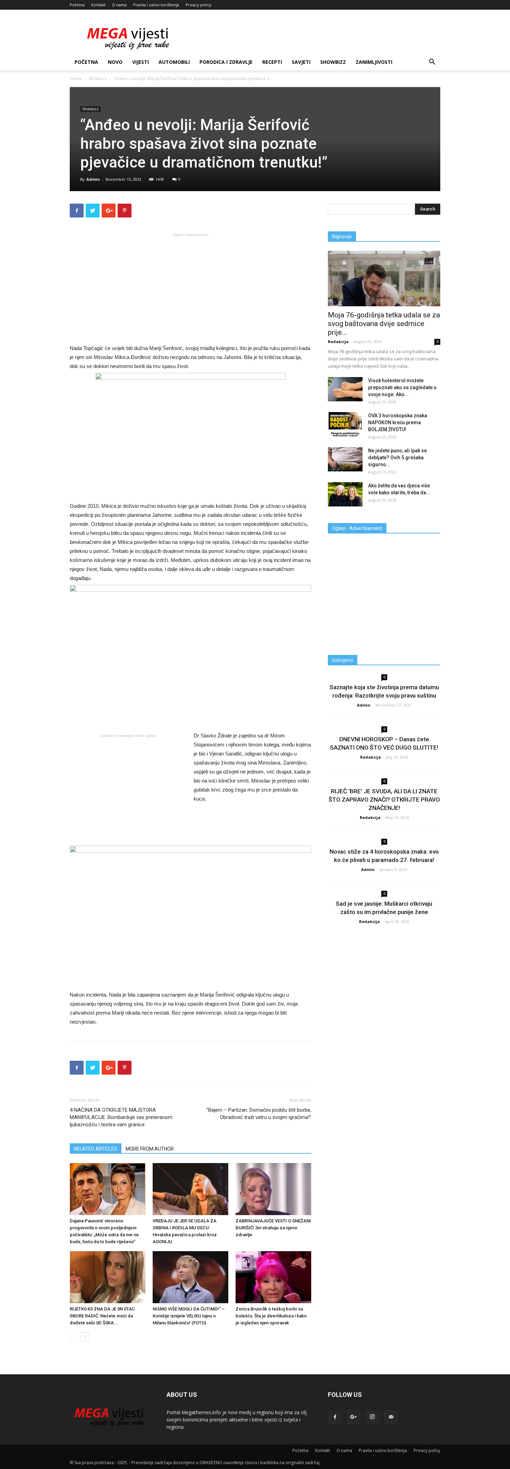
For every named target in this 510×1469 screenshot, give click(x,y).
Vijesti (140, 62)
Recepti (272, 62)
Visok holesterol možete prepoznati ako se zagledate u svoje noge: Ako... (402, 387)
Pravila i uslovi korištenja (156, 4)
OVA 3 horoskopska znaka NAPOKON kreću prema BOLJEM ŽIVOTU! (397, 422)
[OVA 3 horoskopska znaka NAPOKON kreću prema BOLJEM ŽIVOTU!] (345, 424)
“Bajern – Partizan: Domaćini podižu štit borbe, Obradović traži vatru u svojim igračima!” (258, 1113)
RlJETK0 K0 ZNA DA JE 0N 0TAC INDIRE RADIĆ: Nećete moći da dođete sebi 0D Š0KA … (102, 1315)
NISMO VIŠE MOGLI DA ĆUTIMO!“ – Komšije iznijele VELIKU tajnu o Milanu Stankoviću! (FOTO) (189, 1315)
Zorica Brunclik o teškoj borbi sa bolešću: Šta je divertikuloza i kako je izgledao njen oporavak (271, 1315)
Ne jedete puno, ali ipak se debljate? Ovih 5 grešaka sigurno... (397, 457)
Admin (93, 179)
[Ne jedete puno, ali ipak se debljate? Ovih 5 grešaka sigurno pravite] (345, 459)
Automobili (174, 62)
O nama (119, 4)
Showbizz (333, 62)
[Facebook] (335, 1417)
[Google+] (353, 1417)
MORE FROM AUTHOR (150, 1149)
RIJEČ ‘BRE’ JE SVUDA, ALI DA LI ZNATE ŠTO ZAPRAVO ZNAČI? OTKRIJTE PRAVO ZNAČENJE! (384, 799)
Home (76, 79)
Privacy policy (198, 4)
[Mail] (391, 1417)
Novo (115, 62)
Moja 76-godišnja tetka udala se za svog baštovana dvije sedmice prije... (384, 323)
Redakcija (338, 341)
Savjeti (301, 62)
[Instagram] (372, 1417)
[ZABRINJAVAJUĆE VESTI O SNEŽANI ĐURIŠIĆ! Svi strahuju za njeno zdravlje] (273, 1189)
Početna (77, 4)
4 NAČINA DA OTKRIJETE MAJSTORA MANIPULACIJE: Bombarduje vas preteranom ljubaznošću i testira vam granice (121, 1117)
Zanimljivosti (374, 62)
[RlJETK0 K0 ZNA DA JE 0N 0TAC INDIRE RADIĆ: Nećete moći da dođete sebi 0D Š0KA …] (107, 1277)
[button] (432, 62)
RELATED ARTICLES (95, 1149)
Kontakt (98, 4)
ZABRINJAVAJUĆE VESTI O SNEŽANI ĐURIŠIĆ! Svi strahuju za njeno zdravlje (273, 1227)
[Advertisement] (190, 287)
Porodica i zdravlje (226, 62)
